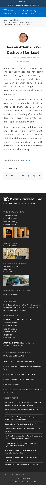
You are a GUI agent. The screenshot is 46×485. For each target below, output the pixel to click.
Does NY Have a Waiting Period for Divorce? (20, 424)
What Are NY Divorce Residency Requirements (21, 465)
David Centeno (23, 61)
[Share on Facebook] (6, 175)
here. (27, 160)
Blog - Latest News (11, 20)
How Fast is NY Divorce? (11, 385)
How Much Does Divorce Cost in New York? (18, 379)
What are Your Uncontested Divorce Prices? (18, 361)
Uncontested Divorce (28, 58)
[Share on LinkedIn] (28, 175)
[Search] (33, 12)
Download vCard (9, 337)
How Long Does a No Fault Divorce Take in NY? (19, 374)
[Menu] (39, 12)
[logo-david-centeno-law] (19, 12)
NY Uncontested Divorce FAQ (13, 356)
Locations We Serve (10, 294)
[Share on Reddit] (34, 175)
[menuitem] (24, 1)
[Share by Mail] (39, 175)
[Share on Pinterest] (23, 175)
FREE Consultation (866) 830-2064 (24, 5)
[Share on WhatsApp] (17, 175)
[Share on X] (12, 175)
